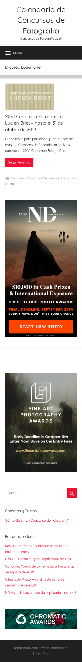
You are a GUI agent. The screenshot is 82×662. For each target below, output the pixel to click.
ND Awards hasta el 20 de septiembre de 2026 (41, 593)
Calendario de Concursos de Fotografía (41, 20)
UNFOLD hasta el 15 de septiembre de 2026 (38, 559)
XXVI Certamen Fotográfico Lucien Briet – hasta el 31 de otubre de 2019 (34, 123)
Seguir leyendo (19, 162)
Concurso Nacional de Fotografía (52, 178)
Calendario (18, 178)
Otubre (10, 184)
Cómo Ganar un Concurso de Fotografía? (37, 520)
